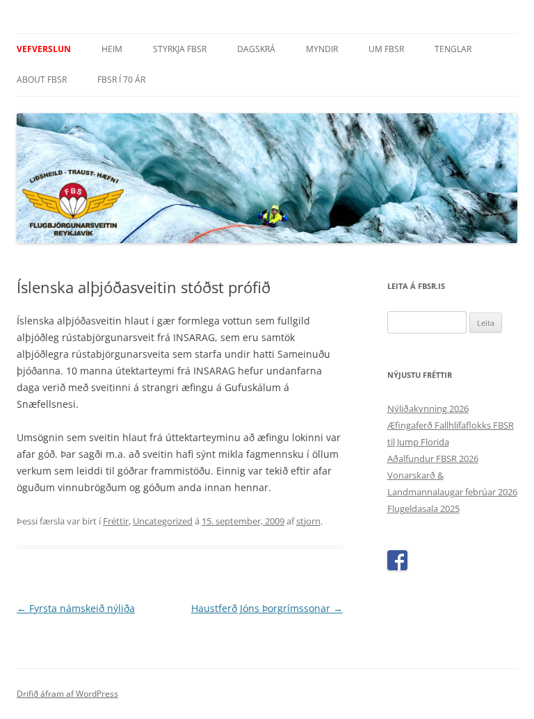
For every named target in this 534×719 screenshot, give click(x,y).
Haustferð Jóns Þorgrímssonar (267, 608)
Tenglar (453, 49)
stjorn (308, 521)
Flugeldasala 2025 (423, 508)
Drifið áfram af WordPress (67, 694)
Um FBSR (386, 49)
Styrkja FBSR (180, 49)
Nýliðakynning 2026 (428, 408)
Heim (112, 49)
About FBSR (42, 79)
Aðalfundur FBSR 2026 (432, 458)
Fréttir (116, 521)
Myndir (322, 49)
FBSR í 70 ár (121, 79)
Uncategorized (163, 521)
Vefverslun (44, 49)
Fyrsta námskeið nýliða (76, 608)
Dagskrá (256, 49)
